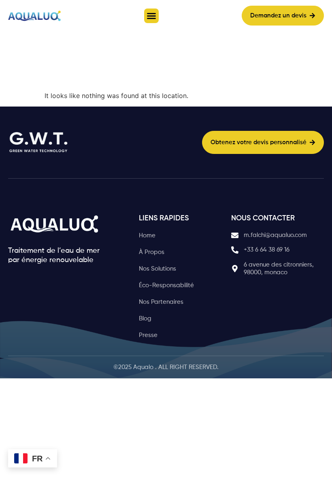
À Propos (151, 252)
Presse (148, 335)
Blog (145, 319)
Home (147, 236)
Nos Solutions (157, 269)
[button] (151, 16)
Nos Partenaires (161, 302)
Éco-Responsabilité (166, 285)
